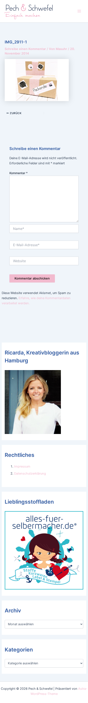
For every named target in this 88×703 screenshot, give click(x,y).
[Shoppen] (44, 550)
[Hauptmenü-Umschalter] (79, 11)
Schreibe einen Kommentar (25, 49)
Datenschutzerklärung (30, 473)
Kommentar (18, 173)
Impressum (22, 466)
